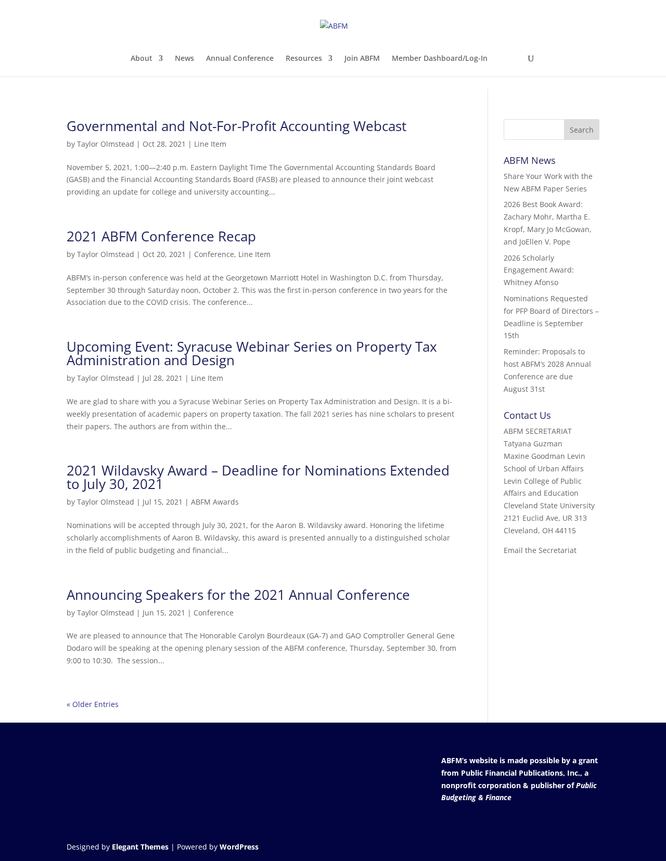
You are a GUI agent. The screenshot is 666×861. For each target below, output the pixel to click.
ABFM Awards (215, 502)
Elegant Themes (140, 847)
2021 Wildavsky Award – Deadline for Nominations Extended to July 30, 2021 (258, 477)
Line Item (210, 144)
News (184, 59)
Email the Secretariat (540, 550)
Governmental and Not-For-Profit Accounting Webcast (236, 126)
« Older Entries (93, 704)
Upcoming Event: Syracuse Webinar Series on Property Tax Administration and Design (252, 353)
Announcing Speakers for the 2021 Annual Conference (238, 594)
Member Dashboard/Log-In (440, 59)
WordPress (239, 847)
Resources (304, 59)
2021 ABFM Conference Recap (161, 236)
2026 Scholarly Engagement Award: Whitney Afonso (539, 270)
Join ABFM (362, 59)
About (141, 59)
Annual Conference (240, 59)
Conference (214, 254)
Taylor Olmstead (105, 144)
